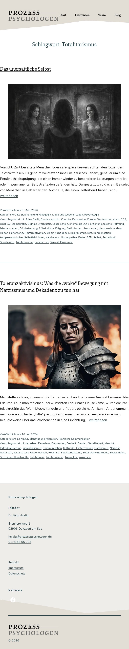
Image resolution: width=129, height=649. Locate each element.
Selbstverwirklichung (95, 452)
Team (102, 15)
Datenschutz (16, 573)
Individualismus (32, 448)
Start (63, 15)
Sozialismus (7, 242)
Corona (91, 219)
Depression (58, 443)
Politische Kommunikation (74, 439)
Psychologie (91, 215)
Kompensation (102, 233)
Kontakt (13, 562)
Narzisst (115, 448)
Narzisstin (6, 452)
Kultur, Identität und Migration (39, 439)
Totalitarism (37, 457)
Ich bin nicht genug (58, 233)
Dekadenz (44, 443)
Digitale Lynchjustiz (39, 224)
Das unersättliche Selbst (25, 69)
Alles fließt (32, 219)
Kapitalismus (78, 233)
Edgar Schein (60, 224)
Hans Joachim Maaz (110, 228)
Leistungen (82, 15)
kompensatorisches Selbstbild (18, 237)
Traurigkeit (71, 457)
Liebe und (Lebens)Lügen (67, 215)
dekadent (31, 443)
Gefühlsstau (74, 228)
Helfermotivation (35, 233)
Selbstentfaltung (71, 452)
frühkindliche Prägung (52, 228)
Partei (81, 237)
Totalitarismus (24, 242)
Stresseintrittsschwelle (14, 457)
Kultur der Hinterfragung (78, 448)
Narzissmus (53, 237)
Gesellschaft (95, 443)
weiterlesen (9, 196)
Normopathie (69, 237)
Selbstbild (108, 237)
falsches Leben (9, 228)
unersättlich (42, 242)
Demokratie (19, 224)
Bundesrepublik (50, 219)
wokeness (85, 457)
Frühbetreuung (28, 228)
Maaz (41, 237)
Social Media (117, 452)
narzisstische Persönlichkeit (30, 452)
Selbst (97, 237)
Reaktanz (53, 452)
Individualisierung (10, 448)
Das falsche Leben (108, 219)
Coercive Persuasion (73, 219)
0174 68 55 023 (19, 542)
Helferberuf (16, 233)
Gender (82, 443)
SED (89, 237)
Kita (89, 233)
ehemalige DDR (79, 224)
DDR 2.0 (5, 224)
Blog (118, 15)
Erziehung (96, 224)
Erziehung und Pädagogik (36, 215)
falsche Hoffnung (113, 224)
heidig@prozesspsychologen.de (30, 537)
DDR (123, 219)
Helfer (4, 233)
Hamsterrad (90, 228)
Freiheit (71, 443)
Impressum (16, 568)
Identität (109, 443)
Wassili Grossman (61, 242)
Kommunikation (52, 448)
